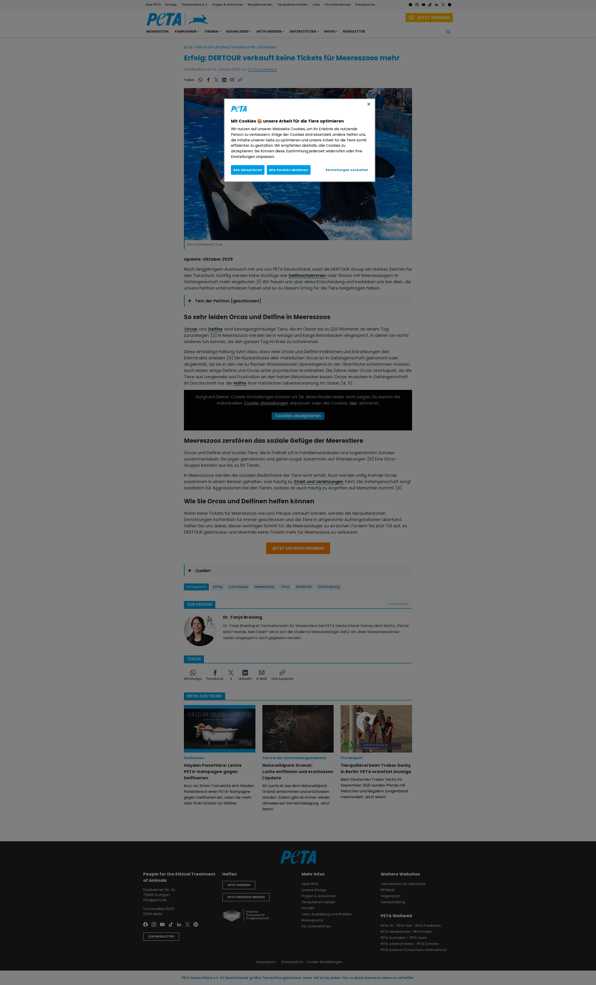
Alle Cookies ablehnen (288, 170)
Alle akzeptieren (247, 170)
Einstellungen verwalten (347, 170)
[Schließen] (369, 104)
